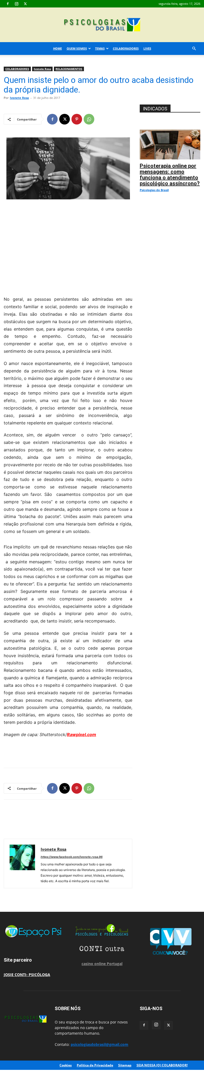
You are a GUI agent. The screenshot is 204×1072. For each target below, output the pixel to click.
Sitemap (124, 1065)
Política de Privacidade (95, 1065)
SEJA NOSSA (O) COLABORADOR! (162, 1065)
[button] (194, 48)
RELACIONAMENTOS (69, 69)
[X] (25, 3)
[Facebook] (8, 3)
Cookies (66, 1065)
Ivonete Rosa (42, 69)
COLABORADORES (126, 48)
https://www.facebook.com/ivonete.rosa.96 (72, 857)
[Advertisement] (68, 247)
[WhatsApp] (89, 119)
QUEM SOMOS (77, 48)
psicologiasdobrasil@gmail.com (99, 1044)
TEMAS (100, 48)
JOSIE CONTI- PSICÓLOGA (27, 974)
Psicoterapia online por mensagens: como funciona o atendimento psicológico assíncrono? (170, 175)
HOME (57, 48)
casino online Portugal (102, 963)
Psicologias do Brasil (154, 190)
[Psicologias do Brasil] (102, 25)
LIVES (147, 48)
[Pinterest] (76, 119)
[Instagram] (16, 3)
